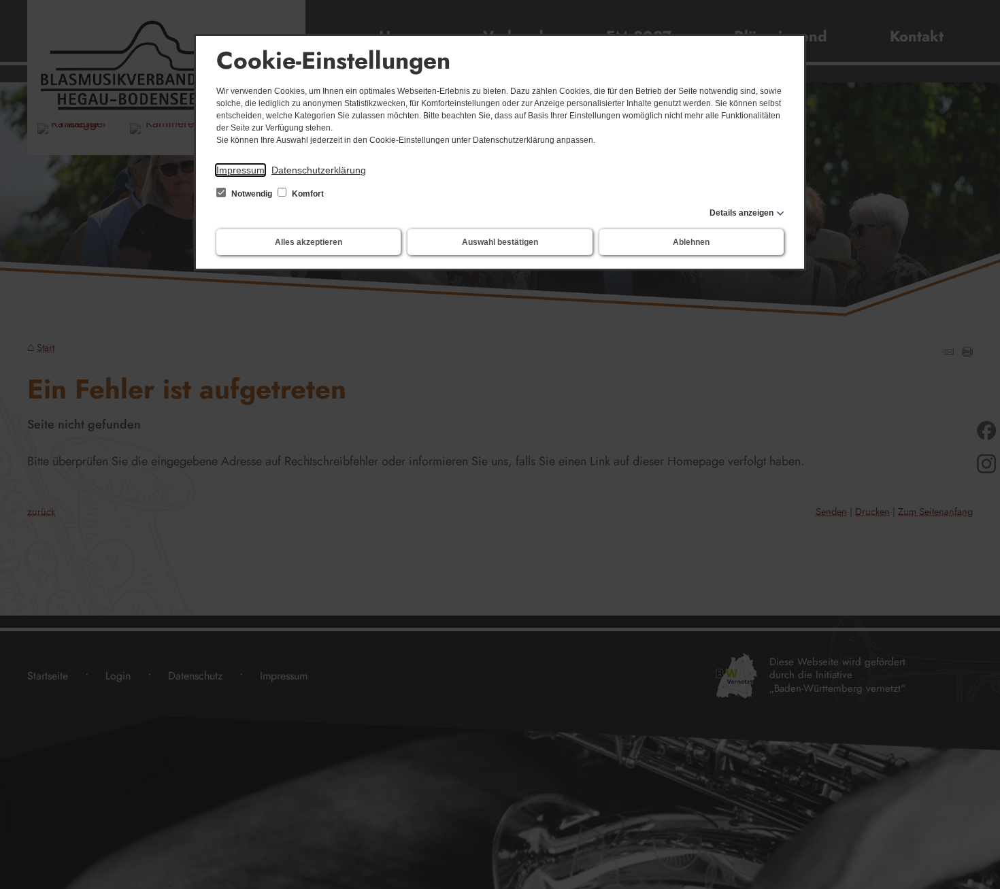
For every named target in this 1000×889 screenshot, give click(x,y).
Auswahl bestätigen (500, 242)
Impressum (240, 170)
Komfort (307, 194)
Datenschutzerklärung (318, 170)
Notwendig (251, 194)
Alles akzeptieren (308, 242)
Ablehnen (691, 242)
